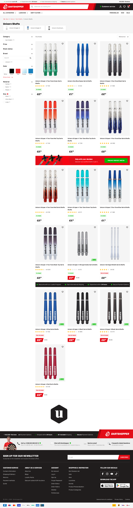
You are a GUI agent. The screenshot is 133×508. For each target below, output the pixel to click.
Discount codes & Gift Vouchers (35, 480)
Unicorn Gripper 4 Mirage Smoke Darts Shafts (82, 265)
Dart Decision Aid (74, 471)
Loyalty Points (29, 477)
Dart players (36, 13)
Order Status (55, 484)
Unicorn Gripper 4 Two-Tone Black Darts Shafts (113, 82)
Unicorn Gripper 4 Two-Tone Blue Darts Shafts (115, 138)
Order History (55, 487)
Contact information (9, 471)
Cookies (127, 499)
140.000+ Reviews (124, 2)
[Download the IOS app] (107, 485)
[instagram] (107, 473)
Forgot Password (56, 480)
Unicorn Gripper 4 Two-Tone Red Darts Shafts (50, 207)
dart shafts (19, 19)
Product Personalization (76, 487)
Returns (5, 477)
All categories (8, 13)
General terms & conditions (104, 499)
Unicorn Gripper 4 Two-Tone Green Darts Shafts (48, 82)
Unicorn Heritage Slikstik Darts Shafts (112, 265)
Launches (22, 13)
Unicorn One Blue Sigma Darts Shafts (80, 81)
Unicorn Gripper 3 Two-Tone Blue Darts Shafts (115, 207)
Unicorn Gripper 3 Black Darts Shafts (112, 329)
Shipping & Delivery (9, 474)
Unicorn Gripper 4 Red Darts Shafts (46, 384)
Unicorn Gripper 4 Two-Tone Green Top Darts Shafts (82, 209)
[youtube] (111, 473)
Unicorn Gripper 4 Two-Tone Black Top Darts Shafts (49, 266)
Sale (70, 474)
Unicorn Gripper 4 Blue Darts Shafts (47, 329)
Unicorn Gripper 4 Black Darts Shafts (80, 329)
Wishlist (53, 490)
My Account (55, 471)
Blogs (26, 474)
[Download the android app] (123, 485)
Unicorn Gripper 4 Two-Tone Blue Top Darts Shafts (81, 140)
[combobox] (59, 7)
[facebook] (102, 473)
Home (12, 19)
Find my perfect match (116, 160)
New (70, 477)
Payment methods (9, 480)
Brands (71, 484)
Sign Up (53, 477)
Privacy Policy (119, 499)
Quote (5, 484)
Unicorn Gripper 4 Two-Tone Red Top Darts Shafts (49, 140)
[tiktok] (116, 473)
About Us (28, 471)
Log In (53, 474)
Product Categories (75, 490)
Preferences (55, 493)
